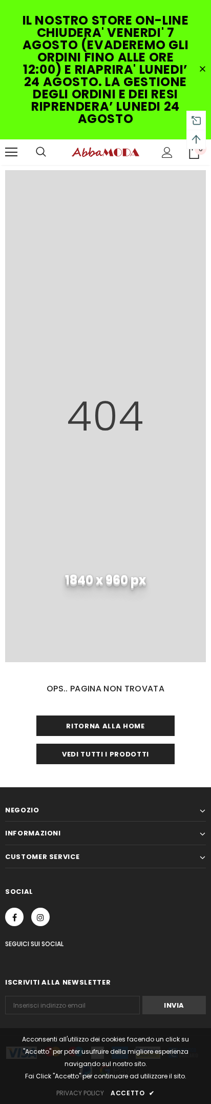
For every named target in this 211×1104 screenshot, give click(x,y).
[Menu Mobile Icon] (11, 152)
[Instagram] (40, 917)
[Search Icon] (41, 152)
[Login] (167, 152)
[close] (202, 70)
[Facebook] (14, 917)
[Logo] (105, 151)
